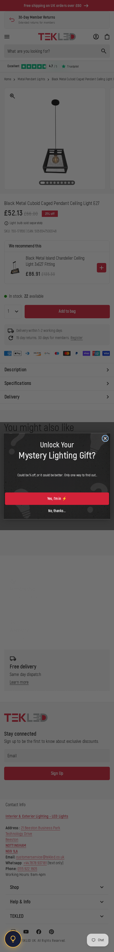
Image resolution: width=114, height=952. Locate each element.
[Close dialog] (105, 438)
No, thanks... (57, 510)
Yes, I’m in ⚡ (57, 498)
